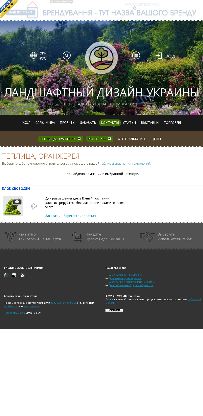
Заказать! (52, 216)
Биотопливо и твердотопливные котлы (131, 281)
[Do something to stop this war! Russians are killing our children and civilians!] (9, 9)
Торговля (172, 122)
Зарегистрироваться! (80, 216)
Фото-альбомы (131, 139)
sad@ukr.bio (11, 306)
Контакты (110, 122)
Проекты (67, 122)
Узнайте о (39, 236)
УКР (43, 53)
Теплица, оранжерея (58, 139)
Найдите (105, 236)
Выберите (175, 236)
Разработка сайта (14, 313)
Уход (26, 122)
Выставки (150, 122)
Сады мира (45, 122)
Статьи (129, 122)
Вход (170, 56)
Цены (156, 139)
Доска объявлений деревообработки (130, 285)
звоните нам (31, 306)
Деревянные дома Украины (124, 278)
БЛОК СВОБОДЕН (16, 188)
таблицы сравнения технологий (125, 163)
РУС (43, 58)
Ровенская (97, 139)
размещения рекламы (64, 302)
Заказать (88, 122)
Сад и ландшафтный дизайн (125, 274)
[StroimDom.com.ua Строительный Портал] (114, 311)
